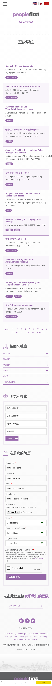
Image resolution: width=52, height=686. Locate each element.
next (39, 332)
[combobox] (26, 416)
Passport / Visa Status (15, 528)
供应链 (8, 210)
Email (8, 484)
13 (27, 332)
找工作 (9, 438)
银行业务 (9, 296)
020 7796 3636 (26, 22)
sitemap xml (33, 639)
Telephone (10, 494)
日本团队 (9, 120)
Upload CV (10, 504)
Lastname (10, 473)
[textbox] (25, 416)
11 (17, 332)
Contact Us (14, 606)
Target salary (11, 538)
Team (8, 518)
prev (7, 329)
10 (12, 332)
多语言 (5, 376)
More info (19, 684)
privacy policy (24, 634)
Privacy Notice (39, 558)
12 (22, 332)
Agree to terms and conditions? (19, 550)
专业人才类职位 (11, 77)
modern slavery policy (20, 636)
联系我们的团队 (36, 596)
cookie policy (10, 634)
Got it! (43, 682)
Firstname (10, 463)
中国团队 (9, 141)
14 (33, 332)
